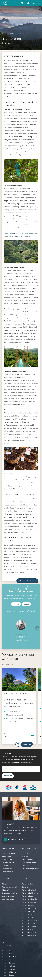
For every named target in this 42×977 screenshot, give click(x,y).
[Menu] (39, 3)
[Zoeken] (28, 3)
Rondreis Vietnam (29, 908)
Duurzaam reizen (8, 899)
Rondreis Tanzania (29, 911)
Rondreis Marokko (29, 923)
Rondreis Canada (28, 905)
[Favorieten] (22, 3)
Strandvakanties (8, 863)
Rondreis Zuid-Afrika (30, 893)
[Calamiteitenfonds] (17, 787)
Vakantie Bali (7, 954)
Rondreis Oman (28, 929)
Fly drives (5, 866)
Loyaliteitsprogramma (30, 869)
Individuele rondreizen (10, 853)
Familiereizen (7, 860)
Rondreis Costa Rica (29, 920)
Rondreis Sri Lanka (29, 926)
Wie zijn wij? (6, 884)
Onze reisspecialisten (10, 893)
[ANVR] (9, 787)
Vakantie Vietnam (8, 969)
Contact (16, 604)
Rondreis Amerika (29, 902)
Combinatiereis (7, 872)
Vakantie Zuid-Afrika (10, 957)
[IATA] (33, 787)
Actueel (25, 856)
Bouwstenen (6, 856)
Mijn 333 (25, 866)
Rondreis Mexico (28, 917)
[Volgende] (37, 628)
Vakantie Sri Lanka (9, 972)
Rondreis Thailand (29, 890)
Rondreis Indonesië (29, 899)
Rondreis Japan (28, 896)
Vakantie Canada (8, 963)
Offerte (26, 604)
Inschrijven (7, 776)
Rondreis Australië (29, 935)
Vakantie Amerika (8, 960)
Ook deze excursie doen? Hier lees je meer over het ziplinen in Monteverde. (21, 234)
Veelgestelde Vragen (30, 860)
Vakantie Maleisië (8, 966)
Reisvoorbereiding (29, 863)
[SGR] (25, 787)
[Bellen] (33, 3)
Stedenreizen (7, 869)
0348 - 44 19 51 (27, 611)
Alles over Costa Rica (27, 581)
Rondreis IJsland (28, 914)
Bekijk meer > (7, 664)
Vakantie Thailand (9, 951)
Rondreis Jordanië (29, 932)
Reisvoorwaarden (8, 896)
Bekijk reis (27, 744)
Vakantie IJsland (8, 975)
